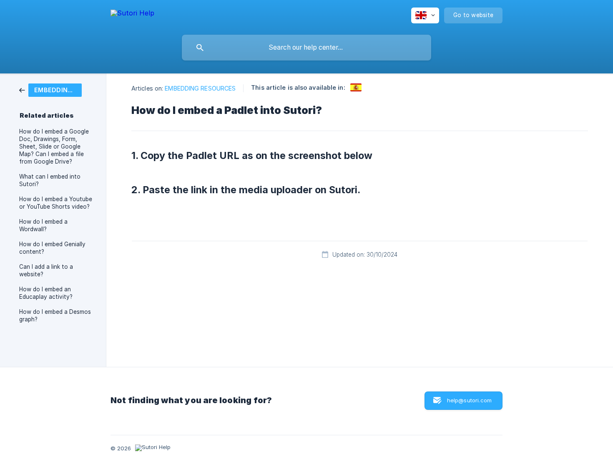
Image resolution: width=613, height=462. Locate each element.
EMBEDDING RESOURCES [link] (200, 88)
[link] (50, 89)
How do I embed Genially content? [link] (52, 248)
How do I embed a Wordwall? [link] (43, 225)
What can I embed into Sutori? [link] (49, 180)
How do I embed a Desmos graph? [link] (55, 315)
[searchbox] (306, 48)
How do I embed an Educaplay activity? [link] (46, 293)
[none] (132, 14)
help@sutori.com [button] (469, 400)
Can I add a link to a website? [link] (46, 270)
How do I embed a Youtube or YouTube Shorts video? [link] (55, 203)
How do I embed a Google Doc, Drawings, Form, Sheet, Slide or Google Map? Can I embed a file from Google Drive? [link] (54, 146)
